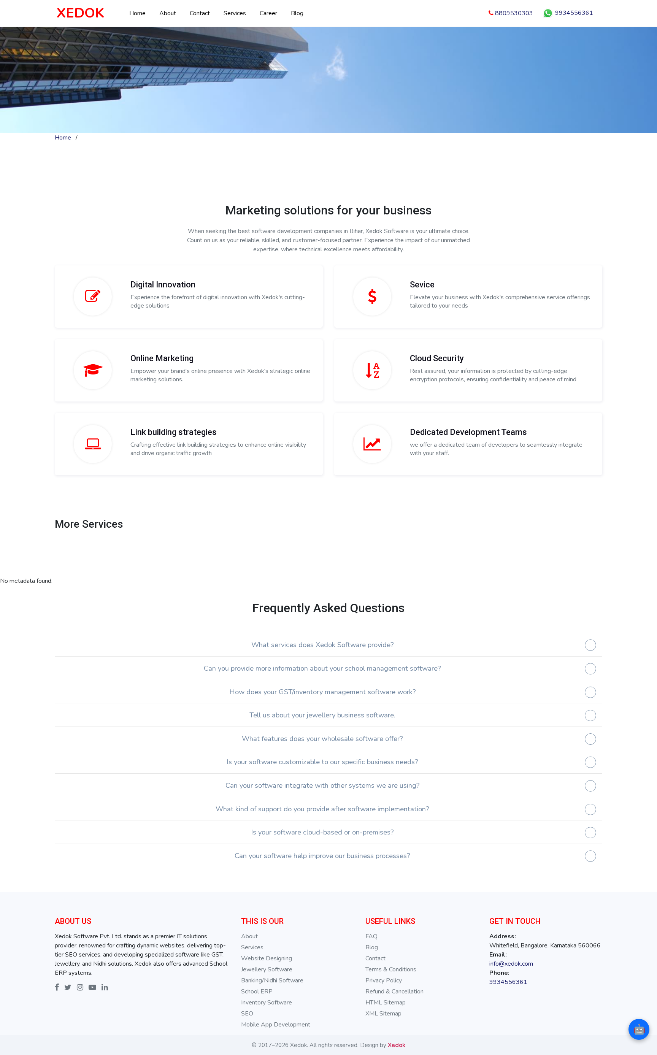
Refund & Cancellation (394, 991)
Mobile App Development (275, 1024)
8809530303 (513, 13)
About (167, 13)
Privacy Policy (383, 980)
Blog (297, 13)
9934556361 (573, 13)
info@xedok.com (511, 964)
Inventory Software (266, 1002)
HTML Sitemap (385, 1002)
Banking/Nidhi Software (272, 980)
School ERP (257, 991)
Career (268, 13)
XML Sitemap (383, 1013)
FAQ (371, 936)
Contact (200, 13)
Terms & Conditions (390, 969)
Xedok (396, 1045)
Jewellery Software (266, 969)
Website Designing (266, 958)
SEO (247, 1013)
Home (137, 13)
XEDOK (80, 13)
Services (235, 13)
